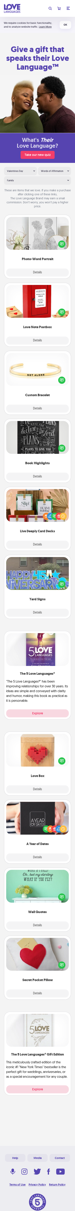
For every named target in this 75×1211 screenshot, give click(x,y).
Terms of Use (17, 1184)
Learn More (45, 26)
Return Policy (57, 1184)
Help (15, 1158)
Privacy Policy (37, 1184)
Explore (37, 713)
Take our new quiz (38, 155)
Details (37, 272)
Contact (60, 1158)
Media (38, 1158)
